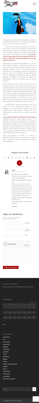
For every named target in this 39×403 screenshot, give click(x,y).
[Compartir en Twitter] (8, 157)
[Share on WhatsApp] (12, 157)
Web (26, 235)
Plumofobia (6, 371)
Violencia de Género (9, 379)
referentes (6, 374)
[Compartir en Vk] (27, 157)
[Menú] (33, 3)
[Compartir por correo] (34, 157)
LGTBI (5, 354)
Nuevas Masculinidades (10, 364)
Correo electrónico (28, 230)
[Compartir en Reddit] (30, 157)
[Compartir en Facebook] (5, 157)
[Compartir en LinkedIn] (19, 157)
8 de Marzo (6, 337)
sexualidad (6, 376)
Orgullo (5, 366)
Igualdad (5, 352)
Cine (4, 339)
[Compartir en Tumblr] (23, 157)
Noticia (5, 361)
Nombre (27, 223)
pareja (5, 369)
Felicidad (5, 347)
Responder (14, 206)
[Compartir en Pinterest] (16, 157)
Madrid (5, 359)
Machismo (6, 357)
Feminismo (6, 349)
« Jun (4, 324)
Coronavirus (6, 342)
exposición (6, 344)
